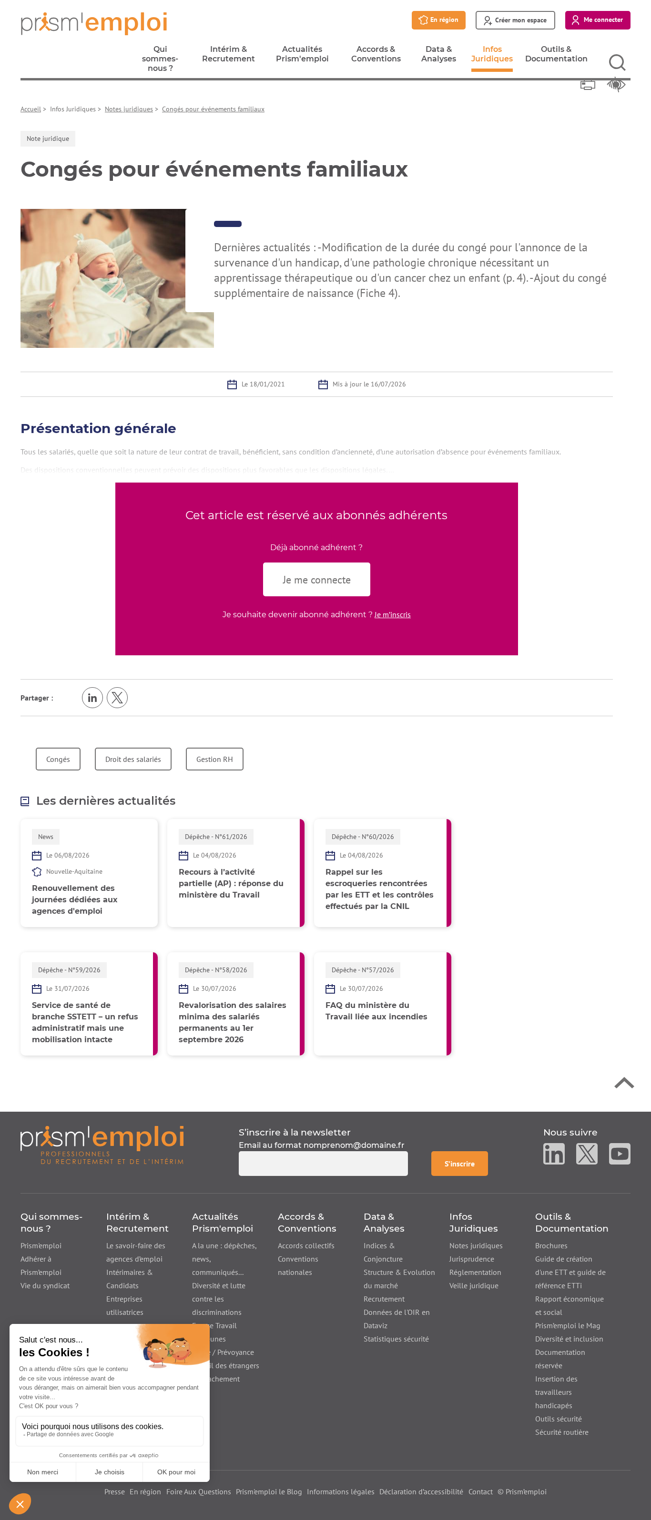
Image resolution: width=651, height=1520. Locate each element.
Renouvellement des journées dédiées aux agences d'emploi (75, 900)
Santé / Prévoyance (223, 1352)
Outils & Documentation (556, 57)
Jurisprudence (471, 1258)
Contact (480, 1491)
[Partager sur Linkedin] (92, 697)
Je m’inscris (393, 614)
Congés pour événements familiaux (213, 109)
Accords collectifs (306, 1245)
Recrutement (384, 1298)
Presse (114, 1491)
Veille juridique (473, 1285)
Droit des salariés (133, 759)
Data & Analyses (438, 57)
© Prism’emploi (522, 1491)
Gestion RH (214, 759)
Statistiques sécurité (396, 1338)
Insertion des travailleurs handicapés (556, 1392)
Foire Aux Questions (198, 1491)
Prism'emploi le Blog (269, 1491)
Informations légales (341, 1491)
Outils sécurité (558, 1418)
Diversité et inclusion (569, 1338)
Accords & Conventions (376, 57)
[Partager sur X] (117, 697)
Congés (58, 759)
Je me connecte (317, 579)
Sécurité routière (562, 1432)
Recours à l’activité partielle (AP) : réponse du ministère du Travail (231, 883)
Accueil (30, 109)
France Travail (214, 1325)
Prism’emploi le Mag (567, 1325)
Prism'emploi (40, 1245)
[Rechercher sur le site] (617, 62)
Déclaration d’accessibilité (421, 1491)
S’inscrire (466, 1163)
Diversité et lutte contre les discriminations (218, 1299)
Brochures (551, 1245)
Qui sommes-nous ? (160, 61)
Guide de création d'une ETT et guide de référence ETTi (570, 1272)
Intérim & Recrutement (228, 57)
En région (145, 1491)
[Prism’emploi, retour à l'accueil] (101, 1151)
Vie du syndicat (45, 1285)
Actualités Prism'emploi (302, 57)
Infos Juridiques (492, 58)
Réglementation (475, 1272)
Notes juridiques (129, 109)
